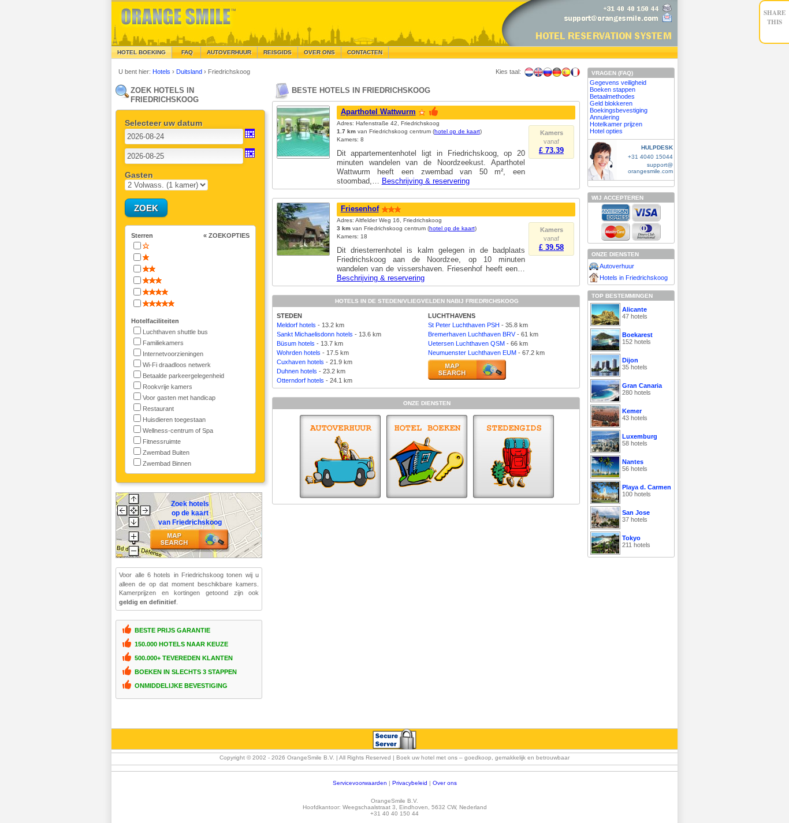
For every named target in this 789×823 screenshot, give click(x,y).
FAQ (186, 52)
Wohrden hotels (299, 352)
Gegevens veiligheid (618, 82)
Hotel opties (606, 131)
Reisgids (277, 52)
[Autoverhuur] (340, 456)
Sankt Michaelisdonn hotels (315, 334)
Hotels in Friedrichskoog (634, 277)
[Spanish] (566, 72)
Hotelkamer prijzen (616, 124)
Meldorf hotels (296, 324)
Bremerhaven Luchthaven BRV (471, 334)
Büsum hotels (296, 343)
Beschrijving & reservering (426, 181)
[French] (575, 72)
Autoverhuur (229, 52)
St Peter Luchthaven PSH (464, 324)
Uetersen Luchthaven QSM (466, 343)
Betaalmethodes (612, 96)
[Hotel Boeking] (426, 456)
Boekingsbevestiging (618, 110)
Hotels (162, 71)
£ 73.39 (551, 150)
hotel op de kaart (457, 131)
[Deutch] (556, 72)
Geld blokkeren (611, 103)
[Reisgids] (513, 456)
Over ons (445, 783)
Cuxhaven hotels (300, 361)
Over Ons (319, 52)
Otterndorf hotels (300, 380)
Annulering (604, 117)
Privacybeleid (409, 783)
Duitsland (190, 71)
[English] (538, 72)
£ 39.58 (551, 247)
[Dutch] (529, 72)
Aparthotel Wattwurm (378, 111)
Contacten (364, 52)
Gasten (139, 174)
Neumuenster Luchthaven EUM (472, 352)
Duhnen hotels (297, 371)
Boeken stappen (612, 89)
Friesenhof (360, 208)
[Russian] (547, 72)
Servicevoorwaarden (360, 783)
